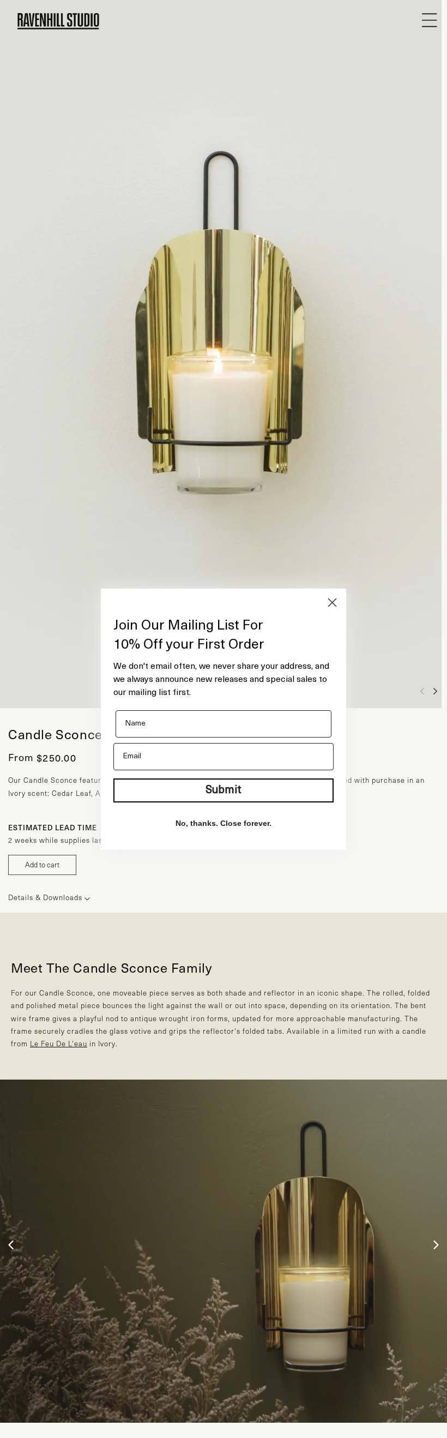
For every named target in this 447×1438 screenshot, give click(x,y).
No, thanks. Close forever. (223, 823)
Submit (223, 790)
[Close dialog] (332, 602)
